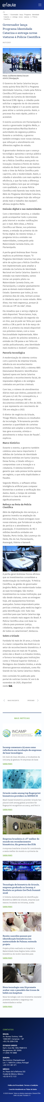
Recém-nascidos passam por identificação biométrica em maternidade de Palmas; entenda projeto (20, 940)
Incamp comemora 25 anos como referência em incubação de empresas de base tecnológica (22, 750)
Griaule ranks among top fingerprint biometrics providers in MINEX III (22, 794)
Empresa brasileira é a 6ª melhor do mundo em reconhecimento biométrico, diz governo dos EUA (21, 841)
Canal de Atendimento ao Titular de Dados (23, 1089)
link (10, 686)
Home (6, 14)
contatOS (8, 1030)
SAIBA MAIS (7, 764)
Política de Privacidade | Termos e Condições (23, 1085)
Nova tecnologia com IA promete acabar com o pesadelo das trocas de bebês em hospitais (21, 990)
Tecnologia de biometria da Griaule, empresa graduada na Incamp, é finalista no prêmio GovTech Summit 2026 (21, 888)
